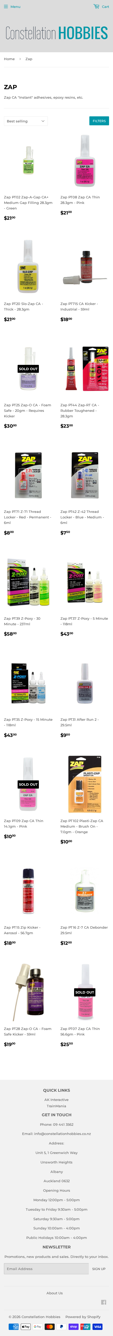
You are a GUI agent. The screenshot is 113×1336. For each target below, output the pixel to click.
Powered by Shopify (82, 1317)
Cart (105, 6)
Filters (99, 121)
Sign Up (99, 1269)
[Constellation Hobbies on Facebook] (103, 1303)
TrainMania (56, 1106)
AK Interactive (56, 1100)
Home (9, 59)
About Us (55, 1293)
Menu (15, 6)
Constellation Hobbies (41, 1317)
